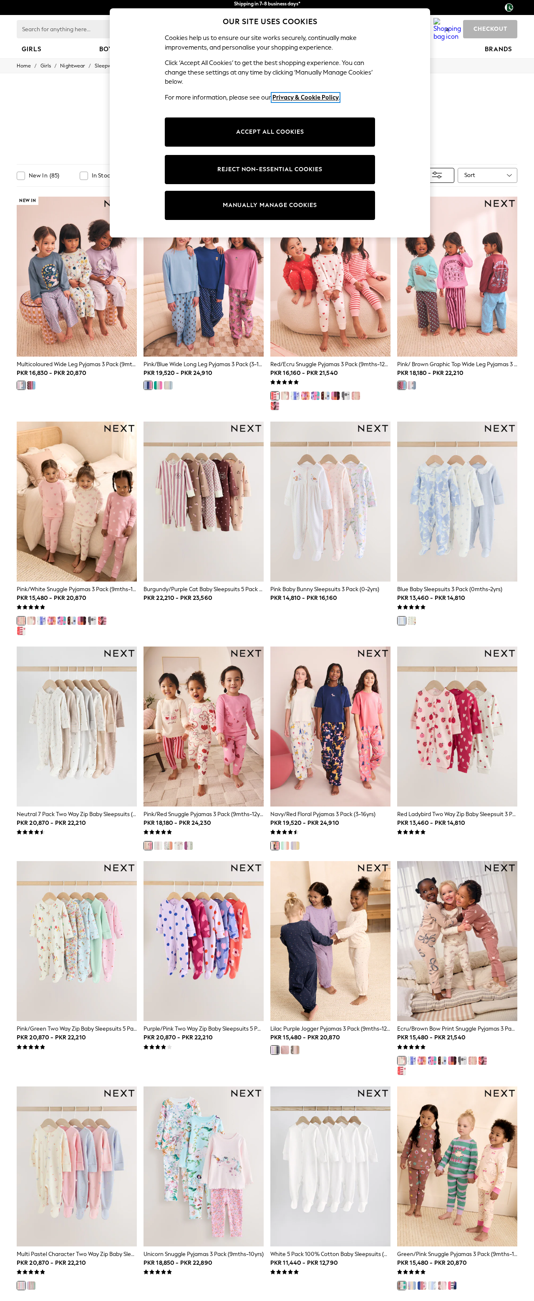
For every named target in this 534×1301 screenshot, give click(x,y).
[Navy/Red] (275, 846)
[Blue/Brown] (325, 396)
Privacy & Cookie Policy (305, 97)
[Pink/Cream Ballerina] (158, 846)
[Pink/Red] (148, 846)
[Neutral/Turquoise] (168, 385)
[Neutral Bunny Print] (178, 846)
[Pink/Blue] (148, 385)
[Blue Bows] (295, 396)
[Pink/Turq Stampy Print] (315, 396)
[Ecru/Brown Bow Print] (285, 396)
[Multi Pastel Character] (21, 1285)
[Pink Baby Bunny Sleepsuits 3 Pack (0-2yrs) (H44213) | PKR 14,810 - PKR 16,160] (330, 502)
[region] (270, 122)
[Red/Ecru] (275, 396)
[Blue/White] (412, 621)
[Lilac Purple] (275, 1050)
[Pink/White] (356, 396)
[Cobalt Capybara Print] (422, 1285)
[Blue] (402, 621)
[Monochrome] (346, 396)
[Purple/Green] (188, 846)
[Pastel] (31, 1285)
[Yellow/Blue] (295, 846)
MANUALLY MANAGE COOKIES (270, 205)
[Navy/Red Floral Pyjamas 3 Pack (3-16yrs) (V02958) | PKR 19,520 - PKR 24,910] (330, 727)
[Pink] (285, 1050)
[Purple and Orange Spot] (335, 396)
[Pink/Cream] (442, 1285)
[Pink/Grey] (295, 1050)
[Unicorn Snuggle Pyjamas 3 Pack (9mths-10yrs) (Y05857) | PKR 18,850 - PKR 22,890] (204, 1166)
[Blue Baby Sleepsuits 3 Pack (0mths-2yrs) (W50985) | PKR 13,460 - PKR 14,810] (457, 502)
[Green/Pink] (158, 385)
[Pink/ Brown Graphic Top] (31, 385)
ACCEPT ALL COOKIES (270, 131)
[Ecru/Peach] (168, 846)
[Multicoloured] (21, 385)
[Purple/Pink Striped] (275, 406)
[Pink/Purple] (305, 396)
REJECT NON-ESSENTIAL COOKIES (269, 169)
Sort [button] (469, 175)
